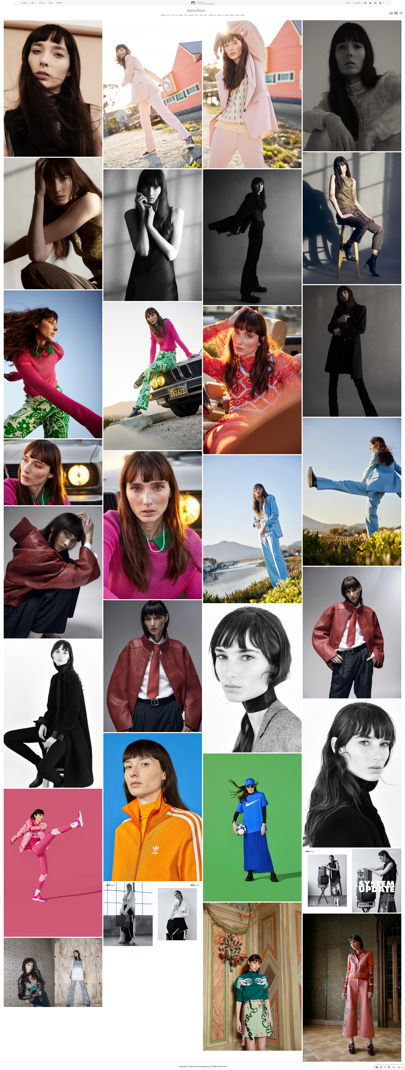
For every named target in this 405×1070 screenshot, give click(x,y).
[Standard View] (401, 13)
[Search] (370, 3)
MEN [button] (32, 3)
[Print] (381, 1067)
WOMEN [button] (23, 3)
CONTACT (59, 3)
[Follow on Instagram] (389, 1067)
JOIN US (347, 3)
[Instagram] (375, 3)
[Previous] (394, 1067)
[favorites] (365, 3)
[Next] (398, 1067)
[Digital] (377, 1067)
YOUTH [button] (41, 3)
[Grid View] (396, 13)
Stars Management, (201, 1066)
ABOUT (51, 3)
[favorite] (385, 1067)
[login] (381, 3)
